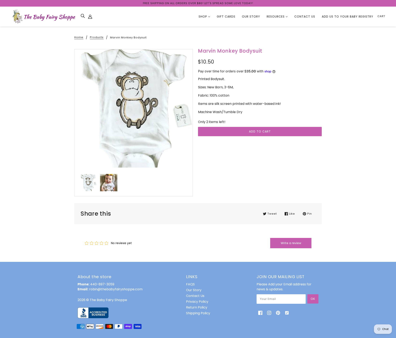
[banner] (44, 16)
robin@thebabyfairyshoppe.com (116, 289)
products (97, 37)
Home (78, 37)
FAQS (190, 284)
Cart (381, 16)
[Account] (90, 16)
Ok (313, 299)
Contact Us (195, 295)
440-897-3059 (102, 284)
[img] (82, 16)
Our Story (194, 290)
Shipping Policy (198, 313)
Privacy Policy (197, 301)
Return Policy (196, 307)
